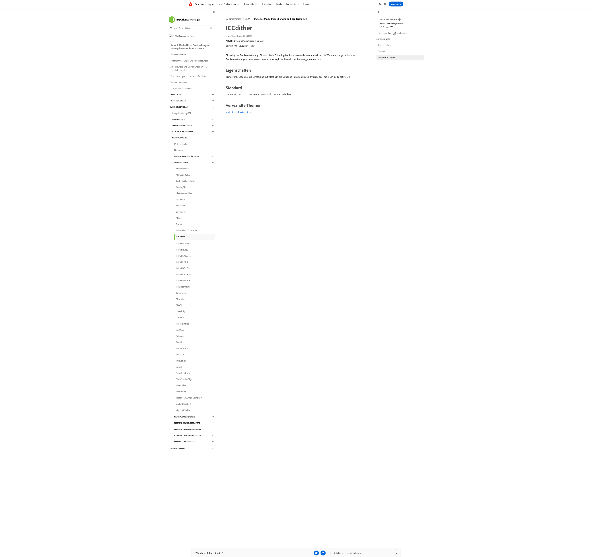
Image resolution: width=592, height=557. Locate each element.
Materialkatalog (179, 138)
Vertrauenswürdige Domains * (189, 397)
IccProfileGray (182, 249)
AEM (247, 18)
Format (179, 224)
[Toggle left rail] (213, 12)
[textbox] (191, 28)
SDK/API (260, 40)
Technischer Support (179, 82)
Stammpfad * (182, 348)
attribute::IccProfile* (236, 112)
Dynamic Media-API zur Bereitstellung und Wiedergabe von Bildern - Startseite (190, 47)
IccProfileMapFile (183, 256)
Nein (391, 26)
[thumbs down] (323, 553)
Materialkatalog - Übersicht (186, 156)
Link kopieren (402, 33)
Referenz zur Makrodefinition (187, 429)
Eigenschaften (384, 45)
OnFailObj (180, 311)
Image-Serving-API (178, 101)
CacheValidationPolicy (185, 181)
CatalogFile (181, 187)
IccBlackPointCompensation (188, 230)
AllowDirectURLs (183, 174)
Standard (382, 51)
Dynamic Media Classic (244, 40)
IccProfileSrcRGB (183, 280)
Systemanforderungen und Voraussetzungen (189, 60)
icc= (249, 112)
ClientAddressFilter (184, 193)
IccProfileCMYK (182, 243)
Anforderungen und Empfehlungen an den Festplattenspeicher (189, 68)
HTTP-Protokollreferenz (183, 132)
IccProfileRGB (182, 262)
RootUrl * (180, 354)
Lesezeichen (386, 33)
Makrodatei (181, 299)
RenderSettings (182, 323)
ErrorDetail (180, 205)
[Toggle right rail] (378, 12)
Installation (176, 95)
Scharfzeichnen (183, 373)
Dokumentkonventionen (181, 88)
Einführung (179, 150)
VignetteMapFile (183, 410)
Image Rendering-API (179, 107)
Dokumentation (233, 18)
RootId (179, 342)
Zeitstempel (181, 391)
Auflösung (180, 336)
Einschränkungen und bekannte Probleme (189, 76)
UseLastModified (183, 404)
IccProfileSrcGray (183, 274)
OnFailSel (180, 317)
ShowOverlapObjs (184, 379)
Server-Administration (182, 125)
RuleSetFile (181, 360)
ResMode (180, 330)
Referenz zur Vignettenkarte (187, 423)
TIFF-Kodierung (182, 385)
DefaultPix (180, 199)
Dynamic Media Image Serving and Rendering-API (280, 18)
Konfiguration (178, 119)
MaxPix (179, 305)
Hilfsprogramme (178, 448)
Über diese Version (178, 54)
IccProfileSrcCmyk (184, 268)
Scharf (179, 367)
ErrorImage (181, 211)
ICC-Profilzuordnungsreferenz (188, 435)
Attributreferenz (181, 162)
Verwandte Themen (387, 57)
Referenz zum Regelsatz (184, 441)
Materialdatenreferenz (184, 417)
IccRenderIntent (182, 286)
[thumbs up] (316, 553)
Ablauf (179, 218)
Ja (383, 26)
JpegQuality (181, 293)
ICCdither (180, 236)
